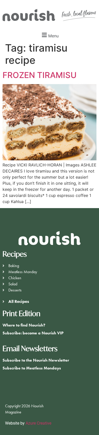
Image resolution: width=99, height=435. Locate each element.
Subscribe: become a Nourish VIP (33, 333)
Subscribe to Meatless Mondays (32, 368)
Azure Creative (39, 423)
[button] (49, 35)
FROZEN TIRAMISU (40, 75)
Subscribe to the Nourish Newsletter (36, 360)
